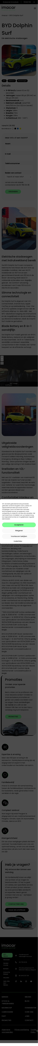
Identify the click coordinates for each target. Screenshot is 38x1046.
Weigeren (19, 530)
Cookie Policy (18, 541)
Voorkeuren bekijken (19, 536)
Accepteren (19, 525)
